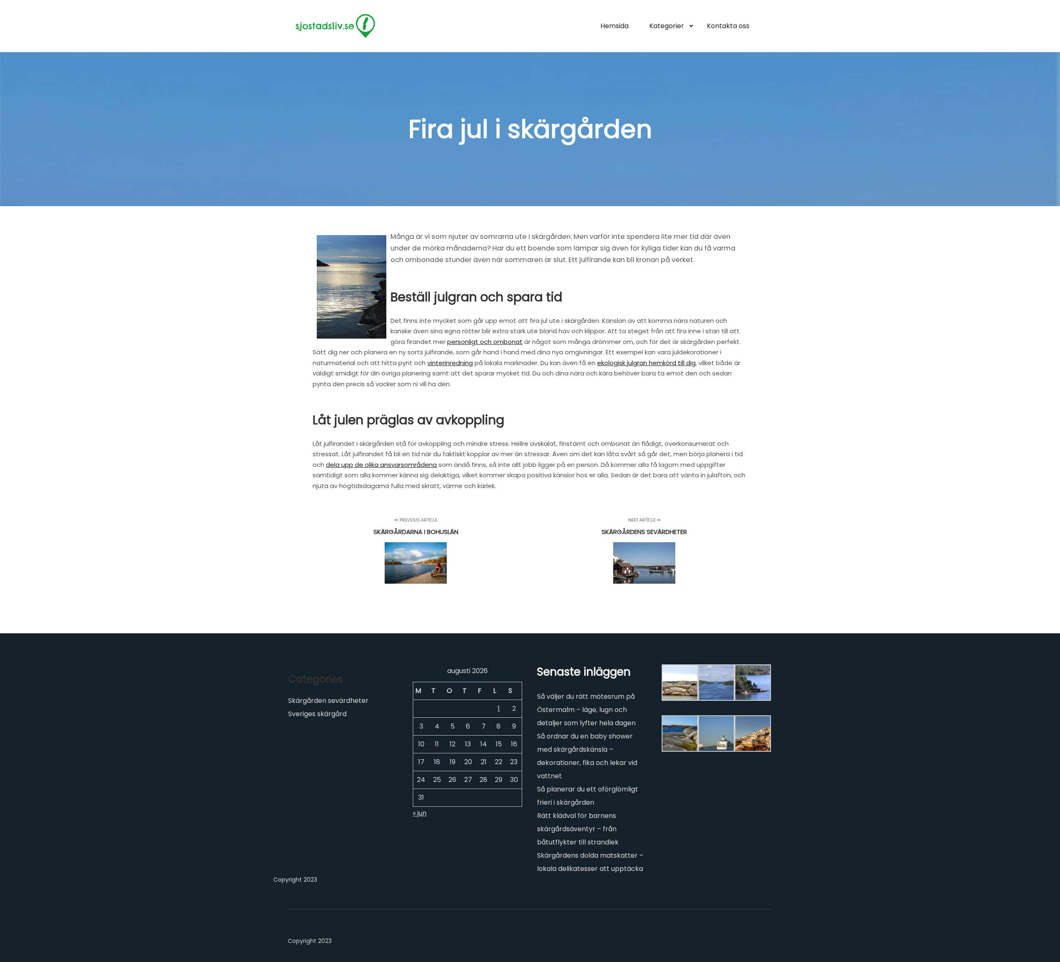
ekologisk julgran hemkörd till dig (646, 362)
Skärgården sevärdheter (328, 700)
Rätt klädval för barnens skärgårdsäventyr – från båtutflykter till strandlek (578, 829)
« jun (419, 813)
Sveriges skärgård (317, 714)
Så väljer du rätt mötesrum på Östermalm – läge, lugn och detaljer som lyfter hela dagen (586, 710)
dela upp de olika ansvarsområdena (381, 464)
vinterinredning (450, 362)
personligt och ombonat (485, 341)
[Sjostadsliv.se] (335, 26)
